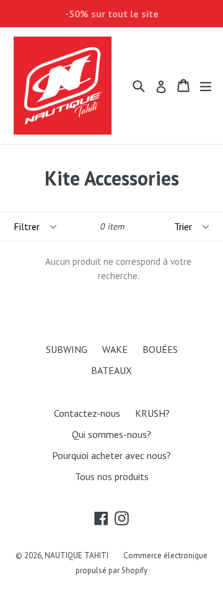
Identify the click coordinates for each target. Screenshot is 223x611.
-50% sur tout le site (112, 13)
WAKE (115, 349)
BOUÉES (160, 349)
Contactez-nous (87, 413)
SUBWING (66, 349)
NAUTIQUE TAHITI (76, 555)
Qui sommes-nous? (111, 434)
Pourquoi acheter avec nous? (111, 455)
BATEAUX (111, 370)
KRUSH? (152, 413)
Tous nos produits (112, 476)
